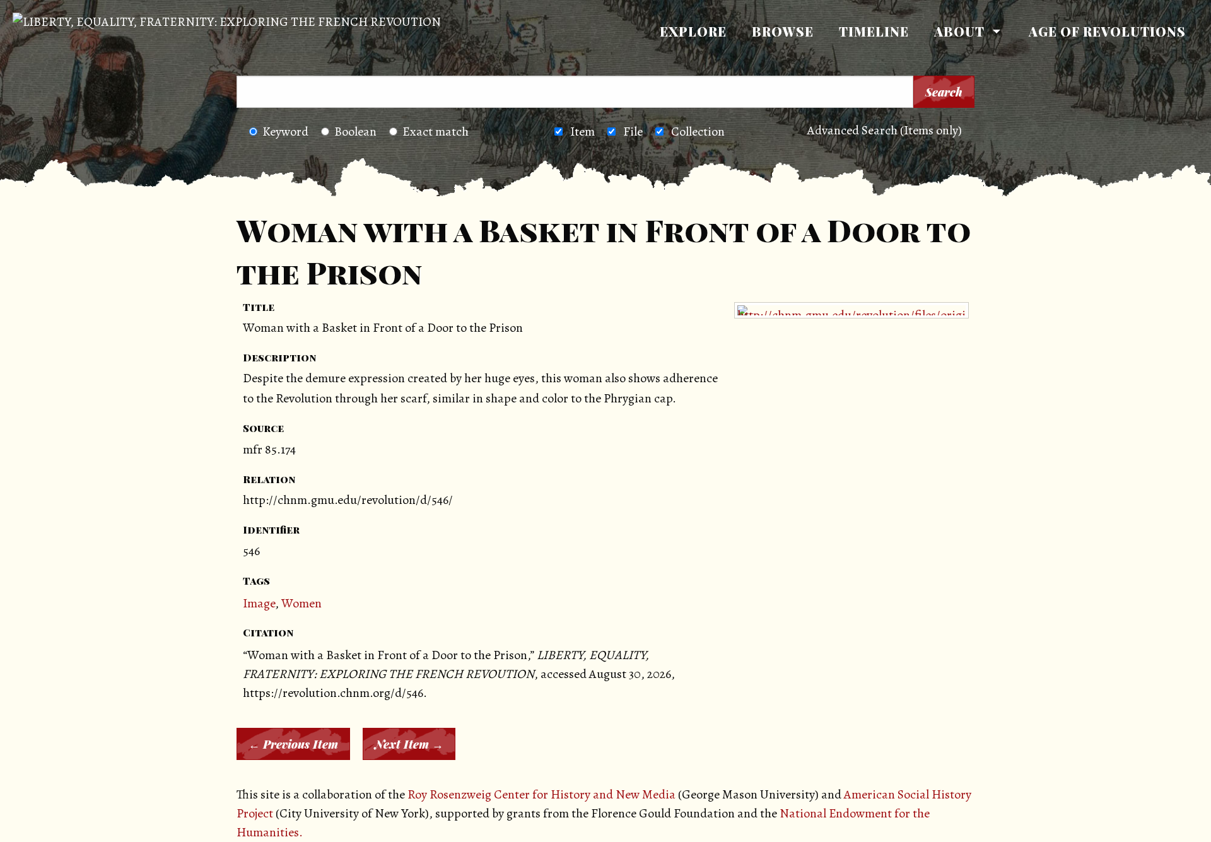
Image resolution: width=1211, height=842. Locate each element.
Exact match (435, 131)
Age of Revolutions (1107, 31)
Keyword (285, 131)
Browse (783, 31)
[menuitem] (693, 31)
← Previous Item (293, 744)
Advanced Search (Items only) (884, 130)
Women (301, 603)
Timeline (874, 31)
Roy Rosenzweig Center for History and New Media (541, 794)
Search (943, 92)
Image (259, 603)
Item (582, 131)
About (959, 31)
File (633, 131)
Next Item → (409, 744)
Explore (693, 31)
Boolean (355, 131)
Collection (698, 131)
